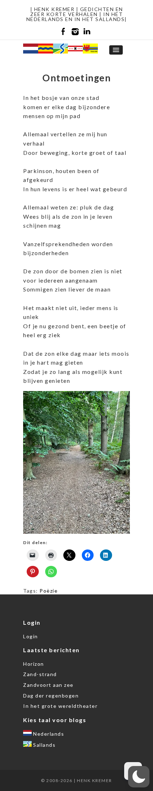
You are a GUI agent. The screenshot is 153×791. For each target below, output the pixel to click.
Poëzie (48, 591)
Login (30, 636)
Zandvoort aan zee (48, 685)
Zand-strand (40, 674)
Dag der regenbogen (51, 696)
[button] (138, 776)
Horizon (33, 664)
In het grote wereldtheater (60, 706)
